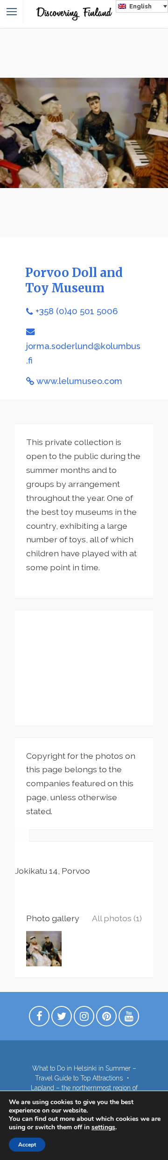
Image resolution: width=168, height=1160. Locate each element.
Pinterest (106, 1018)
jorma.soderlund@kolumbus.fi (83, 353)
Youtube (128, 1018)
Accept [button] (27, 1144)
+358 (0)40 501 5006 (76, 311)
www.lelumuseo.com (79, 381)
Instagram (84, 1018)
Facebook (39, 1018)
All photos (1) (117, 918)
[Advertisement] (84, 668)
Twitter (61, 1018)
